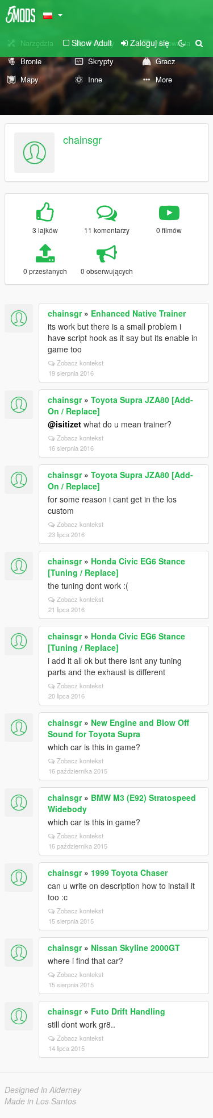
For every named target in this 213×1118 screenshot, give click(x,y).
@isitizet (64, 424)
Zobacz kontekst (80, 362)
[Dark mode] (182, 42)
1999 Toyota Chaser (129, 872)
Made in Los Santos (40, 1101)
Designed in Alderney (43, 1089)
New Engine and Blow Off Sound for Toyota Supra (118, 728)
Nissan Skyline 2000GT (135, 947)
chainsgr (82, 139)
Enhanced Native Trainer (138, 313)
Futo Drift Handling (128, 1011)
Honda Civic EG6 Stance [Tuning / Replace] (116, 566)
